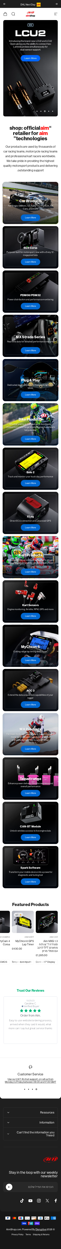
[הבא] (4, 4)
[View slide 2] (32, 1089)
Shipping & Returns (41, 1234)
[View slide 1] (36, 1089)
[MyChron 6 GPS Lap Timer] (23, 922)
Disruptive (40, 1229)
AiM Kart (29, 937)
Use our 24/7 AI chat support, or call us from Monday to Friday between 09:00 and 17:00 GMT (30, 1080)
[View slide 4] (25, 1089)
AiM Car (54, 937)
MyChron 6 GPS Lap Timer (24, 943)
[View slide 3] (29, 1089)
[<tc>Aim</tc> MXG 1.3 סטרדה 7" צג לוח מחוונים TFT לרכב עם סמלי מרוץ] (47, 922)
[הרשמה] (9, 1187)
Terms (28, 1234)
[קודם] (56, 4)
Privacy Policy (17, 1234)
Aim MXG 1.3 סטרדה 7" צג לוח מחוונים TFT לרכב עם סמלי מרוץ (47, 946)
